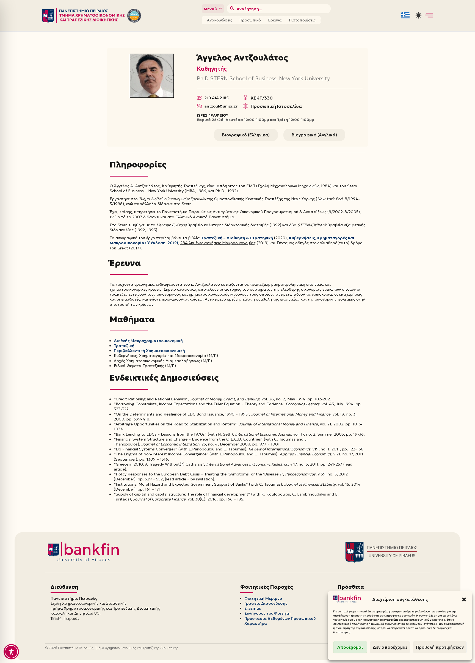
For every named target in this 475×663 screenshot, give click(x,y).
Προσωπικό (250, 20)
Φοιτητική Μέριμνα (263, 598)
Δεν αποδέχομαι (390, 647)
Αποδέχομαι (350, 647)
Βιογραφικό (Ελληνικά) (246, 134)
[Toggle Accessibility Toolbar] (11, 652)
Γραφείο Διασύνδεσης (266, 603)
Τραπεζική (124, 345)
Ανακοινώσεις (219, 20)
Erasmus (252, 608)
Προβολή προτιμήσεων (440, 647)
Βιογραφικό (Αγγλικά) (314, 134)
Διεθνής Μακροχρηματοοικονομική (148, 340)
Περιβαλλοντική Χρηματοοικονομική (149, 350)
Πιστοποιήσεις (302, 20)
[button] (464, 599)
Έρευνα (275, 20)
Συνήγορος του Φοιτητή (267, 613)
